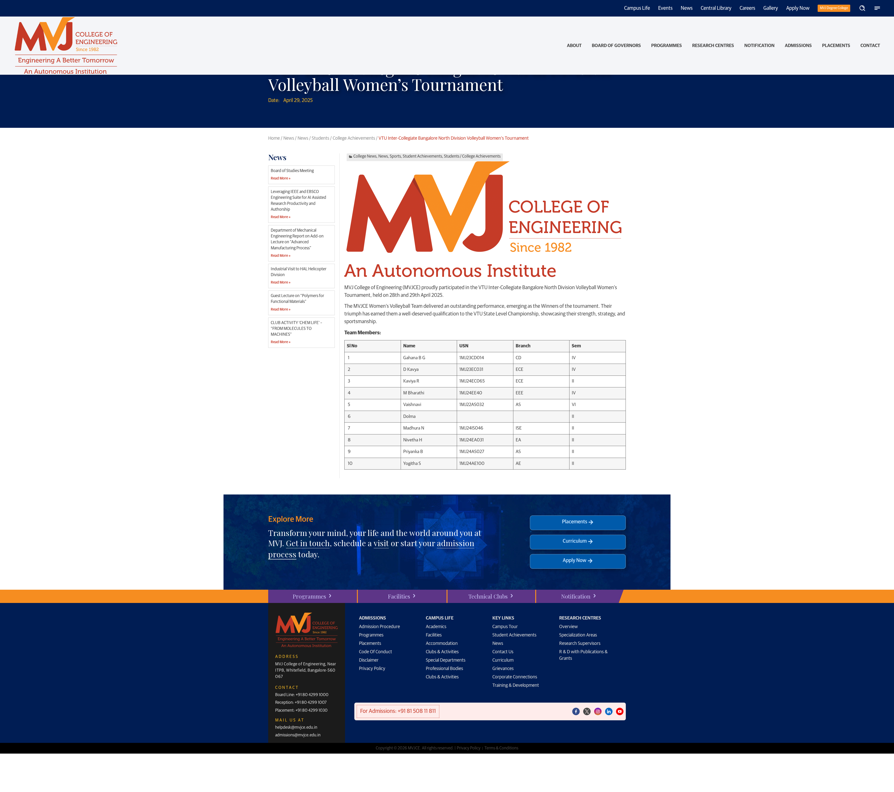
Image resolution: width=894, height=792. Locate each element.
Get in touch (308, 543)
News (687, 8)
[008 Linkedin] (609, 711)
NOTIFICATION (759, 45)
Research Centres (713, 45)
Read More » (280, 178)
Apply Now (797, 8)
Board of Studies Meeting (292, 171)
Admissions (798, 45)
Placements (836, 45)
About (574, 45)
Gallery (770, 8)
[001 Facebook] (576, 711)
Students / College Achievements (343, 138)
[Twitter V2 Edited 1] (587, 711)
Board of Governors (616, 45)
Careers (747, 8)
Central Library (716, 8)
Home (274, 138)
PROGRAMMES (666, 45)
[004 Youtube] (619, 711)
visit (381, 543)
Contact (870, 45)
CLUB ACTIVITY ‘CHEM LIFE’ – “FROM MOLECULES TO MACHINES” (296, 329)
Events (665, 8)
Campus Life (637, 8)
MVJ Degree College (834, 8)
